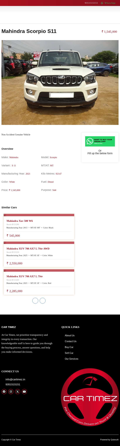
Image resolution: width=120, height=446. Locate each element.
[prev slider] (35, 301)
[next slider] (43, 301)
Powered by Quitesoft (109, 440)
